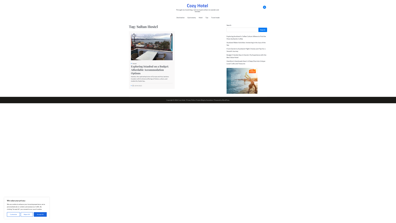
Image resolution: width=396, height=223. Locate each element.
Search (229, 25)
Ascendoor (209, 100)
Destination (180, 17)
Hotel (201, 17)
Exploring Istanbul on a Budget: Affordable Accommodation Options (150, 70)
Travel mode (215, 17)
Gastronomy (191, 17)
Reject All (27, 214)
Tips (206, 17)
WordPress (225, 100)
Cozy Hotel (197, 5)
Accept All (40, 214)
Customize (13, 214)
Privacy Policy (190, 100)
